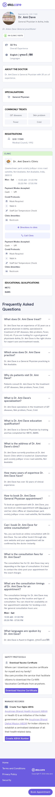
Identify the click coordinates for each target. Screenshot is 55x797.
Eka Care (43, 507)
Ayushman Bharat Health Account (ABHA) (26, 711)
